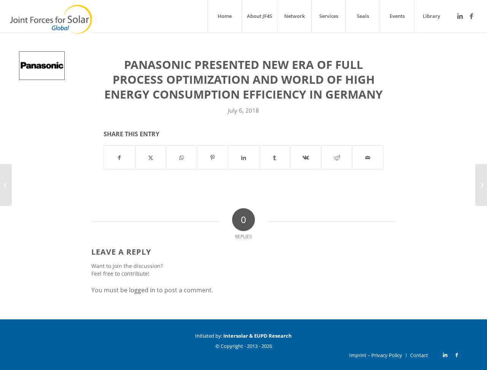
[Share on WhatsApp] (181, 157)
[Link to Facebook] (471, 16)
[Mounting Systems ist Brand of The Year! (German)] (6, 185)
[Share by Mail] (367, 157)
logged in (142, 290)
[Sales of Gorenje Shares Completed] (481, 185)
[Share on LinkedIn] (243, 157)
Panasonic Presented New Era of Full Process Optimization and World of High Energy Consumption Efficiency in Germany (243, 79)
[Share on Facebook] (119, 157)
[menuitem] (224, 16)
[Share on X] (150, 157)
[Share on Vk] (305, 157)
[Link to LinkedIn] (460, 16)
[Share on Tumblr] (274, 157)
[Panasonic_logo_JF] (42, 65)
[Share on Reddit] (336, 157)
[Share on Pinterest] (212, 157)
